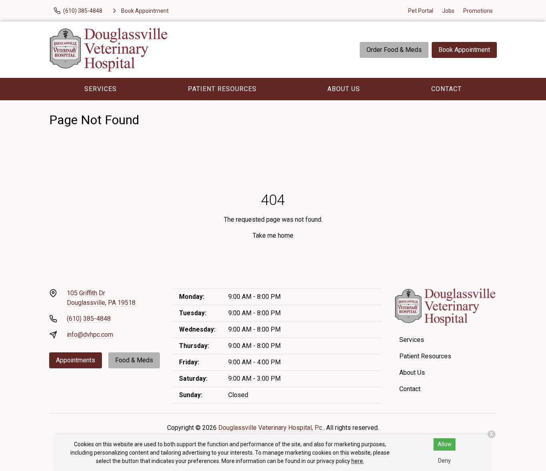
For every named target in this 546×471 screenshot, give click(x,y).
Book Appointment (464, 50)
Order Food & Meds (394, 50)
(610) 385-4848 (89, 318)
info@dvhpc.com (90, 334)
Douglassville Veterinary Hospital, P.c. (270, 427)
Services (100, 89)
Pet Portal (420, 11)
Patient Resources (222, 89)
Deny (444, 460)
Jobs (448, 11)
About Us (343, 89)
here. (357, 461)
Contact (446, 89)
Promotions (478, 11)
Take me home (273, 235)
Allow (445, 444)
